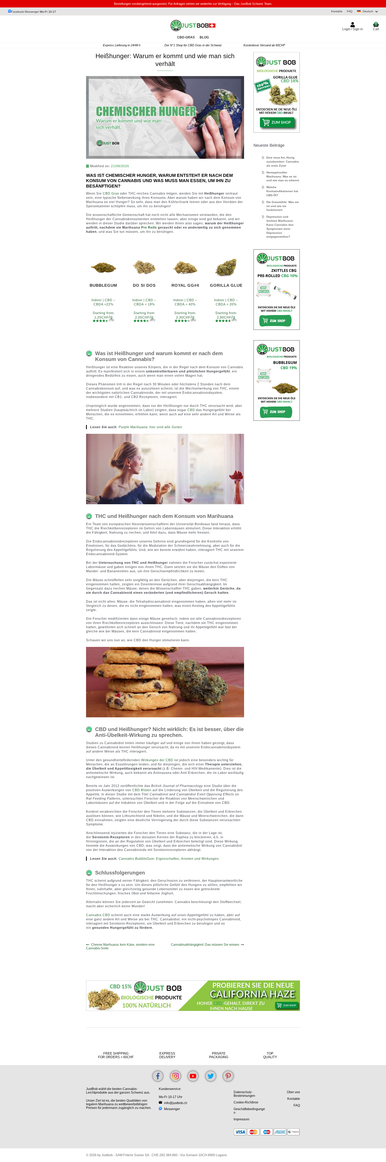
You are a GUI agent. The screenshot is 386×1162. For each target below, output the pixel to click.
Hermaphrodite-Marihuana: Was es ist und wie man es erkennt (282, 176)
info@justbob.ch (175, 1103)
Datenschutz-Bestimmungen (244, 1093)
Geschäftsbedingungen (249, 1110)
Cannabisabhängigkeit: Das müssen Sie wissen (205, 945)
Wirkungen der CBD (157, 760)
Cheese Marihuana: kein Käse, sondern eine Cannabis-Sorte (120, 946)
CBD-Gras (186, 37)
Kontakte (336, 11)
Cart (376, 26)
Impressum (241, 1119)
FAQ (349, 11)
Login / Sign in (352, 29)
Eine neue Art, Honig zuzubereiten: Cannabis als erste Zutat (282, 161)
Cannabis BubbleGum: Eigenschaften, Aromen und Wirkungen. (169, 858)
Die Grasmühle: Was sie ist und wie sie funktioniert (282, 206)
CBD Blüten (142, 790)
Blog (204, 37)
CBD (191, 410)
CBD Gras (111, 193)
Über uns (293, 1092)
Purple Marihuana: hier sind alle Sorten (150, 427)
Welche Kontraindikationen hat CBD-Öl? (282, 191)
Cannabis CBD (98, 915)
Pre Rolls (149, 227)
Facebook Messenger (25, 11)
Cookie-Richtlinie (246, 1102)
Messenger (172, 1109)
